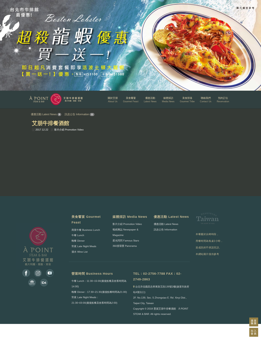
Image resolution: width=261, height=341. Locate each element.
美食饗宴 (130, 100)
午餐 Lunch (78, 235)
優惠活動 (150, 100)
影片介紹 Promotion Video (127, 224)
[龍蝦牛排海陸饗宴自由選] (130, 45)
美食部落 (187, 100)
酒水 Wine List (80, 251)
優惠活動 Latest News (44, 114)
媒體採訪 (168, 100)
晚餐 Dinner (78, 240)
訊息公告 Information (77, 114)
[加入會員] (253, 332)
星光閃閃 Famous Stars (126, 240)
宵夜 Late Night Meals (84, 246)
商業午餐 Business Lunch (86, 229)
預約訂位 (223, 100)
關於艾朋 (113, 100)
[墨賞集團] (253, 322)
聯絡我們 (205, 100)
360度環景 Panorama (125, 245)
